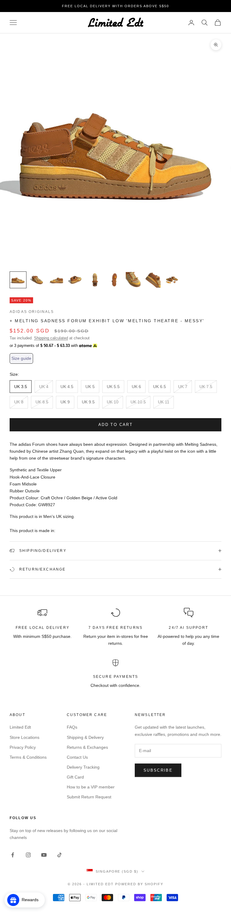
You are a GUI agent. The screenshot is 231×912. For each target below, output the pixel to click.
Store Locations (24, 737)
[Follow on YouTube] (44, 855)
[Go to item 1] (18, 279)
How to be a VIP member (91, 787)
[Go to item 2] (37, 279)
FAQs (72, 727)
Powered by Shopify (139, 884)
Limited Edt (20, 727)
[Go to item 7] (133, 279)
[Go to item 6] (114, 279)
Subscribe (158, 770)
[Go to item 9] (172, 279)
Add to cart (115, 424)
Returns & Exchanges (87, 747)
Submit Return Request (89, 796)
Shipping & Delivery (85, 737)
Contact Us (77, 757)
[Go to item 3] (56, 279)
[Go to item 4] (75, 279)
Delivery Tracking (83, 767)
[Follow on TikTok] (60, 855)
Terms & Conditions (28, 757)
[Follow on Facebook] (13, 855)
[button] (21, 358)
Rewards (32, 899)
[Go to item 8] (152, 279)
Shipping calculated (51, 338)
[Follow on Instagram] (28, 855)
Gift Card (75, 777)
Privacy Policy (23, 747)
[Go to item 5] (95, 279)
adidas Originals (32, 312)
